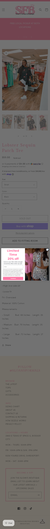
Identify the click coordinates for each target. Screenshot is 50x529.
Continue (13, 278)
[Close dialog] (47, 250)
